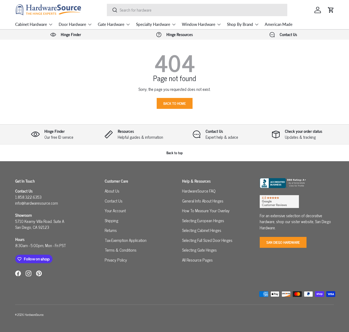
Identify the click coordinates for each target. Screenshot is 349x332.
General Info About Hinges (202, 201)
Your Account (115, 210)
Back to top (174, 153)
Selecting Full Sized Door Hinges (207, 240)
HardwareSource (34, 314)
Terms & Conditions (121, 250)
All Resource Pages (197, 260)
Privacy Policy (116, 260)
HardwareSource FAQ (199, 191)
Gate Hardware (111, 24)
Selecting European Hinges (203, 220)
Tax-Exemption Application (125, 240)
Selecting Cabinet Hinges (201, 230)
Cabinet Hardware (31, 24)
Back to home (174, 103)
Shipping (111, 220)
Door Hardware (72, 24)
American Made (278, 24)
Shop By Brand (240, 24)
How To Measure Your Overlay (206, 210)
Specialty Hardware (153, 24)
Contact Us (114, 201)
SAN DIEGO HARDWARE (283, 242)
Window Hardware (198, 24)
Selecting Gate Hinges (199, 250)
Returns (111, 230)
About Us (112, 191)
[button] (331, 10)
